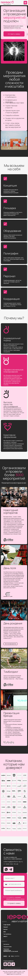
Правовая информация (7, 949)
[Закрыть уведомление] (27, 970)
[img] (6, 869)
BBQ (5, 931)
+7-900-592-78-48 (11, 864)
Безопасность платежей (11, 951)
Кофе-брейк (7, 924)
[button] (14, 34)
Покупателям (8, 946)
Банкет (6, 929)
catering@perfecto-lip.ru (13, 861)
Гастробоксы (7, 934)
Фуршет (6, 927)
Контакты (6, 944)
